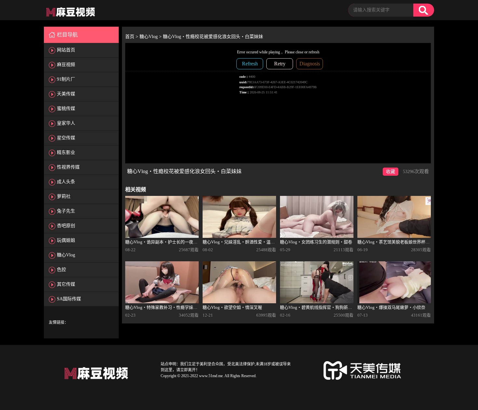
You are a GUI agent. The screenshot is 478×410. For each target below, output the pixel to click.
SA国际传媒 (69, 298)
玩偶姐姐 (66, 240)
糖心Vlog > (151, 36)
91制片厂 (66, 79)
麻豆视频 (66, 64)
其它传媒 (66, 284)
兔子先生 (66, 211)
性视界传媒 (68, 167)
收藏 (390, 171)
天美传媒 (66, 93)
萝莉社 (64, 196)
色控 (61, 269)
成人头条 (66, 181)
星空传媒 (66, 137)
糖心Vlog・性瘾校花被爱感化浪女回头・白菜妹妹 (213, 36)
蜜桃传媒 (66, 108)
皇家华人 (66, 123)
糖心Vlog (66, 255)
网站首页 (66, 50)
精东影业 (66, 152)
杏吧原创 (66, 225)
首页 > (132, 36)
